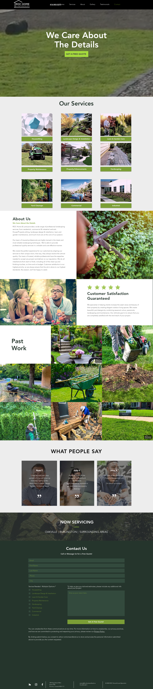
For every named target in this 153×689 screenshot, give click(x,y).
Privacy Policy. (99, 631)
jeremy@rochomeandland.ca (88, 683)
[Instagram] (36, 684)
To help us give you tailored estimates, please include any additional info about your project (94, 587)
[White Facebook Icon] (42, 684)
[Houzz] (29, 684)
